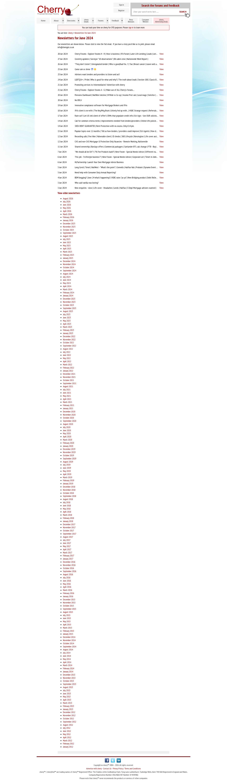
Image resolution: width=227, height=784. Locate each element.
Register (121, 10)
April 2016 (67, 586)
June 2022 (67, 355)
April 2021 (67, 399)
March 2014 (67, 665)
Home (69, 9)
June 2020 (67, 430)
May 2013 (67, 696)
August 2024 (68, 273)
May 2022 (67, 358)
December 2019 (69, 449)
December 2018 (69, 486)
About (59, 20)
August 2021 (68, 386)
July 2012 (66, 727)
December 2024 (69, 261)
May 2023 (67, 320)
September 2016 (69, 571)
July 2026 (66, 201)
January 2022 (68, 370)
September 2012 (69, 721)
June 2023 (67, 317)
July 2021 (66, 389)
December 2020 (69, 411)
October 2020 (68, 417)
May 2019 (67, 471)
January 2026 (68, 220)
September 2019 (69, 458)
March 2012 (67, 740)
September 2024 (69, 270)
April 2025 (67, 248)
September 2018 (69, 496)
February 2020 (68, 442)
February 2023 (68, 330)
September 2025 (69, 232)
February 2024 (68, 292)
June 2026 (67, 204)
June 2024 (67, 279)
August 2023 (68, 311)
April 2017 (67, 549)
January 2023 (68, 333)
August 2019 (68, 461)
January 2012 (68, 746)
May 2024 (67, 283)
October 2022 (68, 342)
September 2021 (69, 383)
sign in (130, 27)
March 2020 (67, 439)
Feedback (117, 20)
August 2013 (68, 687)
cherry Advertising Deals (161, 20)
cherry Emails (89, 20)
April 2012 (67, 737)
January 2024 (68, 295)
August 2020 (68, 424)
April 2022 (67, 361)
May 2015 (67, 621)
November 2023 (69, 301)
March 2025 (67, 251)
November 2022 (69, 339)
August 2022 (68, 348)
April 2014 (67, 662)
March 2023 (67, 326)
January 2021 (68, 408)
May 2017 (67, 546)
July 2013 (66, 690)
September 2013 (69, 684)
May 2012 (67, 734)
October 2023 (68, 305)
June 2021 (67, 392)
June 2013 (67, 693)
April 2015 (67, 624)
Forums (103, 20)
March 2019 (67, 477)
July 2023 (66, 314)
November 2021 (69, 377)
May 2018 (67, 508)
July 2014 (66, 652)
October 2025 (68, 229)
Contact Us (107, 768)
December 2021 (69, 373)
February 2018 (68, 518)
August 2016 (68, 574)
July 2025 (66, 239)
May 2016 (67, 583)
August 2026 (68, 198)
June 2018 (67, 505)
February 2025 (68, 254)
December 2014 (69, 637)
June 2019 (67, 467)
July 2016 (66, 577)
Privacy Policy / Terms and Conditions (127, 768)
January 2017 (68, 558)
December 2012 (69, 712)
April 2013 (67, 699)
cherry (70, 32)
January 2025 (68, 258)
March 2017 (67, 552)
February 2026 (68, 217)
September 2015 (69, 608)
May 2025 (67, 245)
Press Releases (131, 20)
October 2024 (68, 267)
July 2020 (66, 427)
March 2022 (67, 364)
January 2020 (68, 446)
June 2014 (67, 655)
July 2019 (66, 464)
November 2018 (69, 489)
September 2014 (69, 646)
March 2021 (67, 402)
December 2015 (69, 599)
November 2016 (69, 565)
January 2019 (68, 483)
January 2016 (68, 596)
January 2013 (68, 709)
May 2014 (67, 659)
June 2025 (67, 242)
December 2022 (69, 336)
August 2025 (68, 236)
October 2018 (68, 493)
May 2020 (67, 433)
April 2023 (67, 323)
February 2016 (68, 593)
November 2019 (69, 452)
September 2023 (69, 308)
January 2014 (68, 671)
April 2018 (67, 511)
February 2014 (68, 668)
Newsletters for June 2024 (85, 32)
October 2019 (68, 455)
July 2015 (66, 615)
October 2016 (68, 568)
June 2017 (67, 543)
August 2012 (68, 724)
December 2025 (69, 223)
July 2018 (66, 502)
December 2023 (69, 298)
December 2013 (69, 674)
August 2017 (68, 536)
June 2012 (67, 731)
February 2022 (68, 367)
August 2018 (68, 499)
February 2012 (68, 743)
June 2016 (67, 580)
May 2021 (67, 395)
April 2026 (67, 211)
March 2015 (67, 627)
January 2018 (68, 521)
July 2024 (66, 276)
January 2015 (68, 633)
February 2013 (68, 706)
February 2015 (68, 630)
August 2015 (68, 612)
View (161, 53)
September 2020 (69, 420)
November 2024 (69, 264)
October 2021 (68, 380)
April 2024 (67, 286)
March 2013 (67, 702)
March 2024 (67, 289)
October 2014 (68, 643)
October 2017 (68, 530)
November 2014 (69, 640)
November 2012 (69, 715)
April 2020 (67, 436)
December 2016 (69, 561)
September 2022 (69, 345)
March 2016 (67, 590)
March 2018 (67, 514)
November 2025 (69, 226)
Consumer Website (145, 20)
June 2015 (67, 618)
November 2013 (69, 677)
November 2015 (69, 602)
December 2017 (69, 524)
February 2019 (68, 480)
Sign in (121, 4)
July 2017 (66, 540)
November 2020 (69, 414)
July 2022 (66, 352)
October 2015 (68, 605)
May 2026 (67, 207)
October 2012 (68, 718)
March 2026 (67, 214)
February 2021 (68, 405)
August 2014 (68, 649)
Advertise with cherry (94, 768)
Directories (73, 20)
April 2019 (67, 474)
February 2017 (68, 555)
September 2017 (69, 533)
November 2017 (69, 527)
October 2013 (68, 680)
